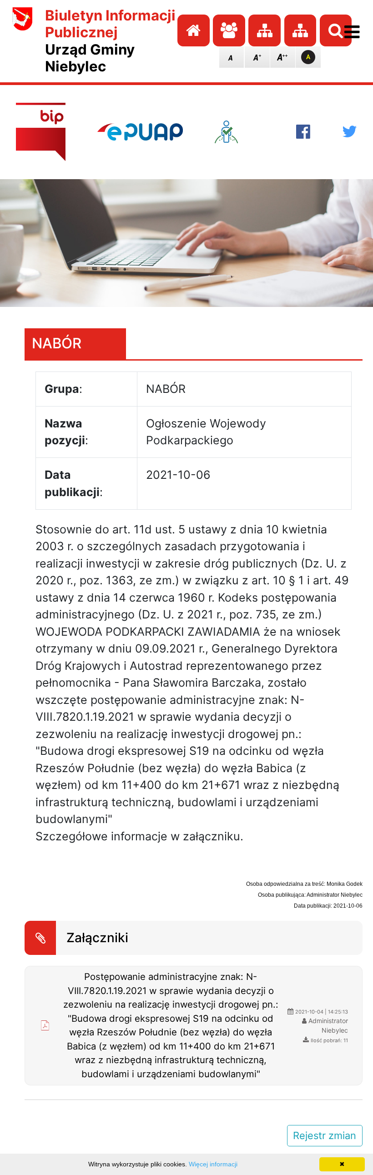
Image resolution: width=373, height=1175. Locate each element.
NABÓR (56, 343)
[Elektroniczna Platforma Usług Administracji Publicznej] (140, 132)
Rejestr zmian (324, 1135)
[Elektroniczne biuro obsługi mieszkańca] (239, 132)
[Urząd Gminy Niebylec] (23, 41)
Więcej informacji (213, 1164)
